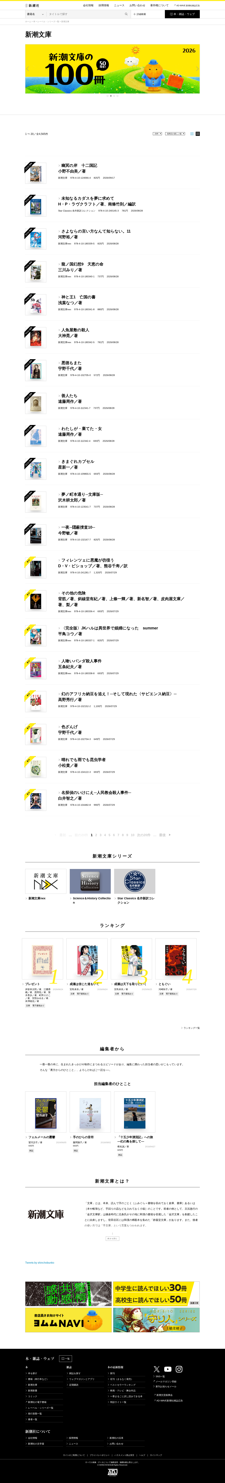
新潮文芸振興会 (164, 1395)
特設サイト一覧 (118, 1402)
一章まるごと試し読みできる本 (126, 1396)
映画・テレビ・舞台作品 (123, 1390)
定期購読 (73, 1384)
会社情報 (88, 5)
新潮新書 (32, 1390)
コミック (32, 1396)
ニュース (119, 5)
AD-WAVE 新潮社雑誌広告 (188, 5)
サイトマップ (156, 1455)
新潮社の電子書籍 (37, 1402)
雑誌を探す (75, 1373)
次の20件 (144, 835)
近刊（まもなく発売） (121, 1379)
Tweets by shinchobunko (39, 1262)
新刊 (112, 1373)
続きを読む (112, 1238)
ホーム (28, 21)
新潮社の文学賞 (36, 1443)
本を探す (32, 1373)
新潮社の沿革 (116, 1438)
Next (197, 68)
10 (132, 835)
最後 (162, 835)
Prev (27, 68)
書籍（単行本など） (38, 1379)
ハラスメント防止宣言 (124, 1455)
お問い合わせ (137, 5)
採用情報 (103, 5)
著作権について (159, 5)
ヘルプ (142, 1455)
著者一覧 (32, 1419)
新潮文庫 (32, 1384)
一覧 (67, 1358)
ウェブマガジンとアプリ (82, 1379)
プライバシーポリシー (100, 1455)
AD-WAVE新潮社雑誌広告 (169, 1400)
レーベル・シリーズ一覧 (48, 21)
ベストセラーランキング (123, 1384)
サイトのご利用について (74, 1455)
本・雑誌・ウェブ (184, 14)
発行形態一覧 (35, 1413)
